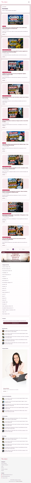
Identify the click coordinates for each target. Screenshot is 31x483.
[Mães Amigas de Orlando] (4, 2)
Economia (3, 284)
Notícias (3, 300)
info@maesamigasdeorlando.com (7, 474)
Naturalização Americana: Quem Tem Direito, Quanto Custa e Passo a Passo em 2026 (15, 98)
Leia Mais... (3, 34)
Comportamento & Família (6, 270)
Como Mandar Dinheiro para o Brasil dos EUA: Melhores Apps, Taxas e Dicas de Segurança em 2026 (15, 145)
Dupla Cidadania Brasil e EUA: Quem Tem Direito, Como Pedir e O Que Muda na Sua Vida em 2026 (17, 337)
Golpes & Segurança (5, 292)
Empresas (3, 286)
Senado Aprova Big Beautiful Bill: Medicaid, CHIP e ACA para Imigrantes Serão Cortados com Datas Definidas (16, 331)
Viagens (3, 311)
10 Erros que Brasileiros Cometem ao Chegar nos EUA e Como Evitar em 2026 (15, 121)
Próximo (23, 249)
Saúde (2, 466)
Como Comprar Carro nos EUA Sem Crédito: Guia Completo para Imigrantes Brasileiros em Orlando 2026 (14, 28)
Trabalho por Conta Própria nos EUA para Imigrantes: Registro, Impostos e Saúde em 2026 (14, 74)
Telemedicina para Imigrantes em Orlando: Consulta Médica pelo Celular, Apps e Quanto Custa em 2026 (16, 340)
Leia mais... (4, 391)
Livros (3, 294)
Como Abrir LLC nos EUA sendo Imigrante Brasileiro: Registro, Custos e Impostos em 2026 (16, 402)
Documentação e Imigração (6, 282)
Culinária (3, 276)
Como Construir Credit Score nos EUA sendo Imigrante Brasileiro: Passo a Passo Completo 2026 (16, 334)
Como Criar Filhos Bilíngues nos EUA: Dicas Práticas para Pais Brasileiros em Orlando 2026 (14, 239)
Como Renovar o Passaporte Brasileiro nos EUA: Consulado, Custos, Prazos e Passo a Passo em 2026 (15, 168)
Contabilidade (4, 272)
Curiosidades (4, 278)
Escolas (3, 288)
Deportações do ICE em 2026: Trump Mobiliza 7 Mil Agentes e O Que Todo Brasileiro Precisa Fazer (15, 215)
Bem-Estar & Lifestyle (5, 268)
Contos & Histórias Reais (6, 274)
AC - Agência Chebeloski (18, 481)
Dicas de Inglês (4, 280)
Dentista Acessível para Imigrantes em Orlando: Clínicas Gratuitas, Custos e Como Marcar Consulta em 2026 (14, 192)
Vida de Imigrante (5, 313)
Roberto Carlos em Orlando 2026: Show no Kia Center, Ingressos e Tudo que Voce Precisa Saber (16, 343)
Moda (3, 296)
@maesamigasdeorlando (6, 476)
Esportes (3, 290)
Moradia (3, 298)
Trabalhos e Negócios (4, 464)
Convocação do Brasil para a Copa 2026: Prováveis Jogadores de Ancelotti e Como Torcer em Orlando (14, 52)
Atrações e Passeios (5, 266)
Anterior (8, 249)
